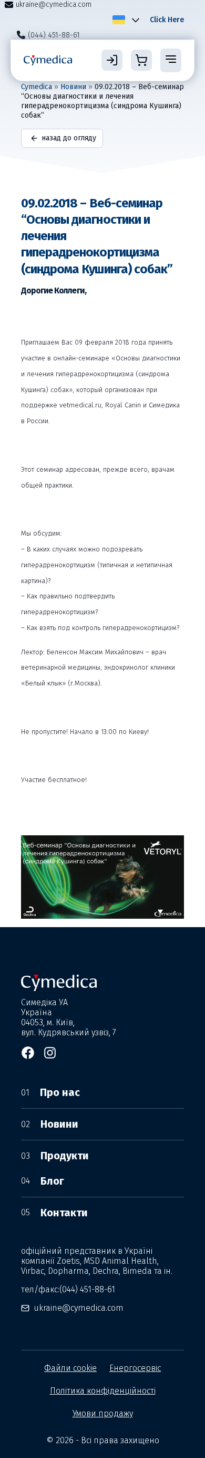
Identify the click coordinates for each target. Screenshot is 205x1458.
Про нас (50, 1092)
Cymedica (36, 86)
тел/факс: (68, 1289)
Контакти (54, 1212)
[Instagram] (50, 1053)
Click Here (167, 19)
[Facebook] (28, 1053)
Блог (42, 1181)
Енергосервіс (135, 1368)
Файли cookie (70, 1368)
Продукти (55, 1155)
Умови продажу (103, 1413)
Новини (73, 86)
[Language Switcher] (133, 19)
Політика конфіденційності (103, 1391)
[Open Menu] (170, 60)
